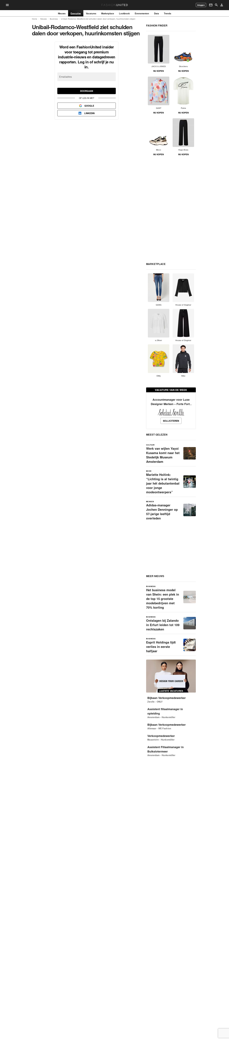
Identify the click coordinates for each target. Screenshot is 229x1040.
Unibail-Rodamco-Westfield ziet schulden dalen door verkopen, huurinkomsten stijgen (98, 19)
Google (89, 105)
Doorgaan (86, 90)
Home (34, 19)
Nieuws (43, 19)
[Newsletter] (211, 5)
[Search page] (216, 5)
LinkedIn (89, 113)
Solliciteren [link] (171, 420)
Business (54, 19)
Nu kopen (158, 70)
